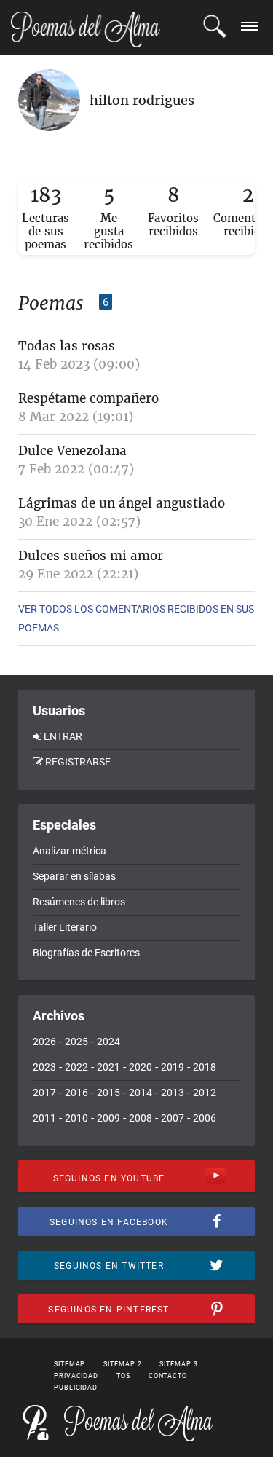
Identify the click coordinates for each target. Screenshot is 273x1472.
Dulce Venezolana (72, 451)
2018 (204, 1067)
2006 (204, 1118)
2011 (44, 1118)
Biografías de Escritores (86, 953)
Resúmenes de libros (79, 902)
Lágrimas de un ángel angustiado (121, 503)
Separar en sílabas (74, 876)
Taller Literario (65, 927)
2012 (204, 1092)
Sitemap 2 (122, 1364)
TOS (123, 1375)
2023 (44, 1067)
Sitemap (69, 1364)
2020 (140, 1067)
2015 (108, 1092)
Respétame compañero (88, 398)
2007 (172, 1118)
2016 (76, 1092)
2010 (76, 1118)
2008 (140, 1118)
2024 (108, 1041)
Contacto (168, 1375)
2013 (172, 1092)
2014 (140, 1092)
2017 (44, 1092)
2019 (172, 1067)
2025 (76, 1041)
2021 (108, 1067)
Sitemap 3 (178, 1364)
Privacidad (76, 1375)
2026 (44, 1041)
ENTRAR (63, 736)
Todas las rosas (66, 346)
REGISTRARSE (78, 762)
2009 (108, 1118)
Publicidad (76, 1387)
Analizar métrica (69, 851)
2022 (76, 1067)
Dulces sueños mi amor (90, 556)
